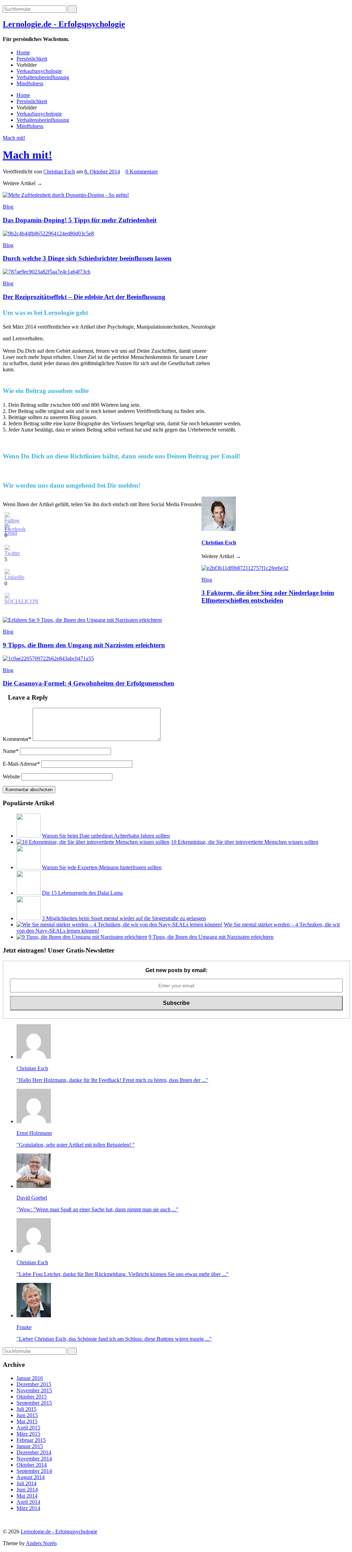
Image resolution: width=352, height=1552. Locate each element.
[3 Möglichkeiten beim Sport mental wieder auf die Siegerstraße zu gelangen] (28, 918)
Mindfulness (29, 83)
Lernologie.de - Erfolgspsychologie (64, 24)
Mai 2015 (26, 1421)
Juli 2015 (26, 1409)
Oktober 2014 (31, 1465)
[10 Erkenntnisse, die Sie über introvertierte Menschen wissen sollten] (92, 842)
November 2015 (34, 1390)
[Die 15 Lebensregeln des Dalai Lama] (28, 893)
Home (23, 52)
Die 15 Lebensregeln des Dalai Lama (82, 893)
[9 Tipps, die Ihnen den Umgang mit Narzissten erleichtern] (81, 937)
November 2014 (34, 1458)
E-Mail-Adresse (21, 764)
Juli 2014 (26, 1483)
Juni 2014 (27, 1489)
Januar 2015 (29, 1446)
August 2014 (30, 1477)
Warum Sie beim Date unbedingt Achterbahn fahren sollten (106, 836)
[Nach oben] (5, 1520)
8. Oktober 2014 (102, 171)
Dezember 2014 (33, 1452)
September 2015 (34, 1403)
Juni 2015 (27, 1415)
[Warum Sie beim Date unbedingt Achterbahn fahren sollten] (28, 836)
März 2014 (28, 1508)
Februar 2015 (31, 1440)
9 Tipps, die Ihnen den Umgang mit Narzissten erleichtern (211, 937)
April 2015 (28, 1428)
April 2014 (28, 1502)
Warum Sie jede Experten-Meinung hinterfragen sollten (102, 867)
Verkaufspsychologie (39, 71)
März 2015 (28, 1434)
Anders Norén (41, 1543)
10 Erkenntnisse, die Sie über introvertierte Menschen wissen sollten (244, 842)
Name (11, 751)
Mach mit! (14, 138)
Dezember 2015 (33, 1384)
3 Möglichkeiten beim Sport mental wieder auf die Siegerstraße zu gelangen (124, 918)
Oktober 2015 (31, 1397)
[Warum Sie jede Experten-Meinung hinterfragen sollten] (28, 867)
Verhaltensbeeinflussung (42, 77)
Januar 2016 (29, 1378)
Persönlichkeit (31, 59)
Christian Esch (59, 171)
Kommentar (17, 739)
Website (11, 776)
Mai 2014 (26, 1496)
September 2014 (34, 1471)
